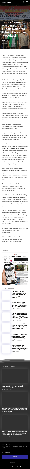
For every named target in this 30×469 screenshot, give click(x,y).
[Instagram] (12, 466)
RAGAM (13, 299)
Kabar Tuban (14, 43)
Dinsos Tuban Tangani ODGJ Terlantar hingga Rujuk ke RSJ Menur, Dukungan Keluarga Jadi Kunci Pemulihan (20, 316)
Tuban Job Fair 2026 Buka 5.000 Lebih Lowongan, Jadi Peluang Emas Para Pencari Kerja (20, 348)
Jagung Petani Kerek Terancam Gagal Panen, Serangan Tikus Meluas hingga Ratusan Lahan (19, 305)
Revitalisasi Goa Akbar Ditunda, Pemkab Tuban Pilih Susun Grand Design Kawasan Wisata (20, 326)
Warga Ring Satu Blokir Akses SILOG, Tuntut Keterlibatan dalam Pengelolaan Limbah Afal (20, 337)
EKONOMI (14, 308)
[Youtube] (21, 466)
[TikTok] (15, 466)
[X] (18, 466)
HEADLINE (5, 40)
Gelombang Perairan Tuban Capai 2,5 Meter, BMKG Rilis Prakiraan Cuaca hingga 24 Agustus (19, 294)
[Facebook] (9, 466)
